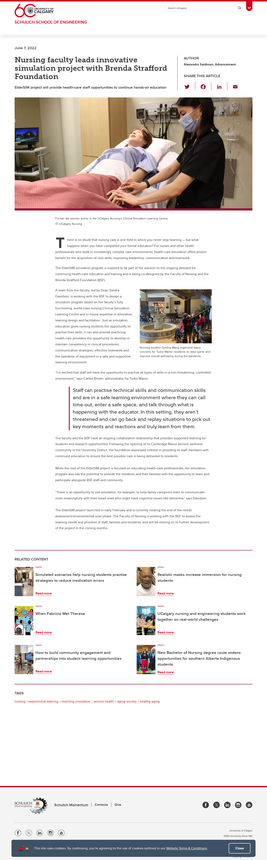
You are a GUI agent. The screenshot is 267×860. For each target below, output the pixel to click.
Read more (43, 593)
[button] (189, 86)
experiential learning (43, 701)
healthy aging (150, 701)
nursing (19, 701)
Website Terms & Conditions (186, 848)
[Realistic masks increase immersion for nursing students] (146, 581)
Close (239, 848)
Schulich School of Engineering (51, 22)
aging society (127, 701)
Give (118, 804)
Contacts (101, 804)
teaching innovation (76, 701)
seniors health (104, 701)
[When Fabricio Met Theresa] (24, 620)
